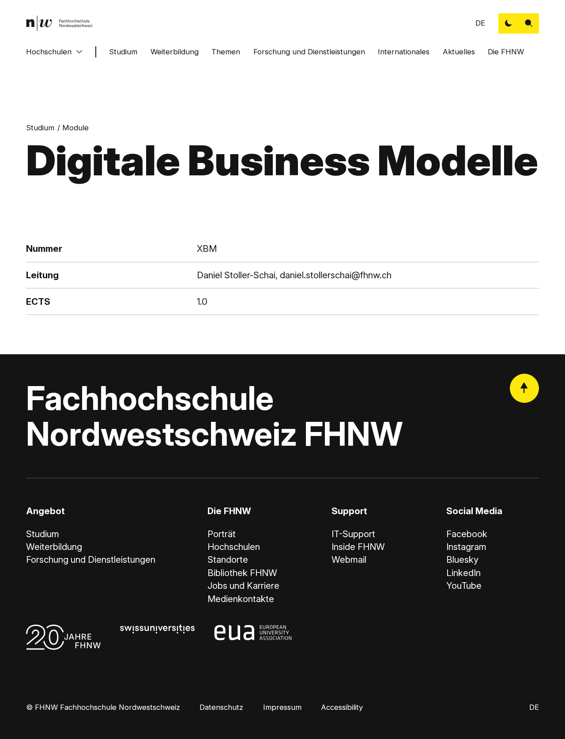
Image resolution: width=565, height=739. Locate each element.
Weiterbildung (175, 51)
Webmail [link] (348, 559)
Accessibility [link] (342, 707)
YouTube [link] (464, 585)
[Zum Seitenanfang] (524, 388)
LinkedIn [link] (463, 572)
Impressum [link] (282, 707)
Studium (123, 51)
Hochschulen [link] (233, 546)
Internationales (403, 51)
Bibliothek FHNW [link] (242, 572)
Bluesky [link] (462, 559)
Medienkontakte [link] (240, 598)
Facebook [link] (466, 533)
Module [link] (75, 127)
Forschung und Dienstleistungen (309, 51)
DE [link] (480, 23)
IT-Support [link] (353, 533)
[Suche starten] (529, 23)
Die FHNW (506, 51)
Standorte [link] (227, 559)
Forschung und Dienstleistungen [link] (90, 559)
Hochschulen (49, 51)
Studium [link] (40, 127)
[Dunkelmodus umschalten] (508, 23)
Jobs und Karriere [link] (243, 585)
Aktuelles (459, 51)
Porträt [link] (221, 533)
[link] (59, 23)
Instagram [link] (466, 546)
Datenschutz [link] (221, 707)
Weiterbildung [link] (54, 546)
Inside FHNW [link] (358, 546)
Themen (225, 51)
